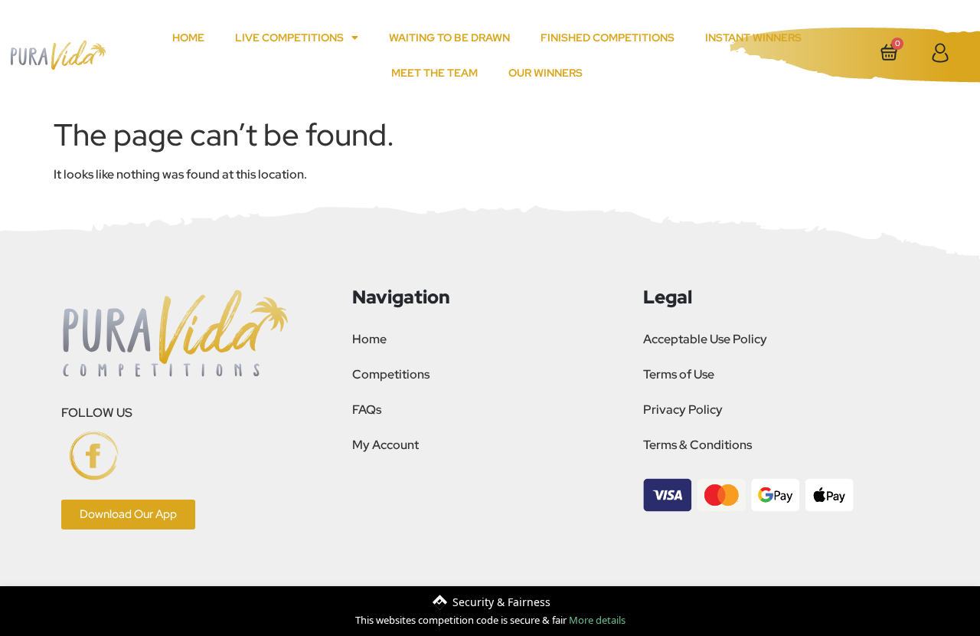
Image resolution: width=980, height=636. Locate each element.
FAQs (366, 410)
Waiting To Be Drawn (449, 37)
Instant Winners (753, 37)
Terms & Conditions (697, 445)
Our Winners (545, 73)
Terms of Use (678, 374)
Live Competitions (289, 37)
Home (188, 37)
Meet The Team (434, 73)
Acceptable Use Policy (705, 339)
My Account (385, 445)
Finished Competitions (608, 37)
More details (597, 620)
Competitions (391, 374)
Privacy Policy (683, 410)
